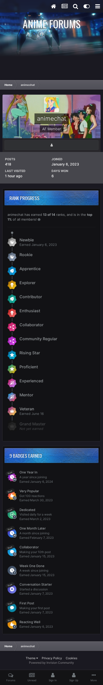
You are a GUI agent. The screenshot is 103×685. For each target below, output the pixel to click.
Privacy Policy (52, 658)
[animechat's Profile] (51, 145)
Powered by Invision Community (51, 662)
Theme (31, 658)
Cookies (71, 658)
